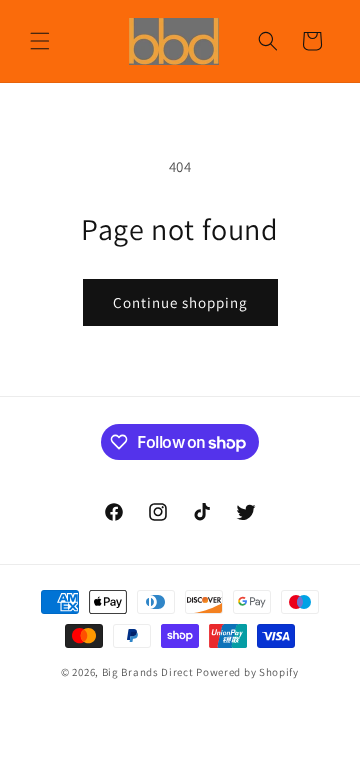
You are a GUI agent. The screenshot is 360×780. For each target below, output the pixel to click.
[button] (40, 41)
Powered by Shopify (247, 672)
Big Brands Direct (148, 672)
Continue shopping (180, 302)
